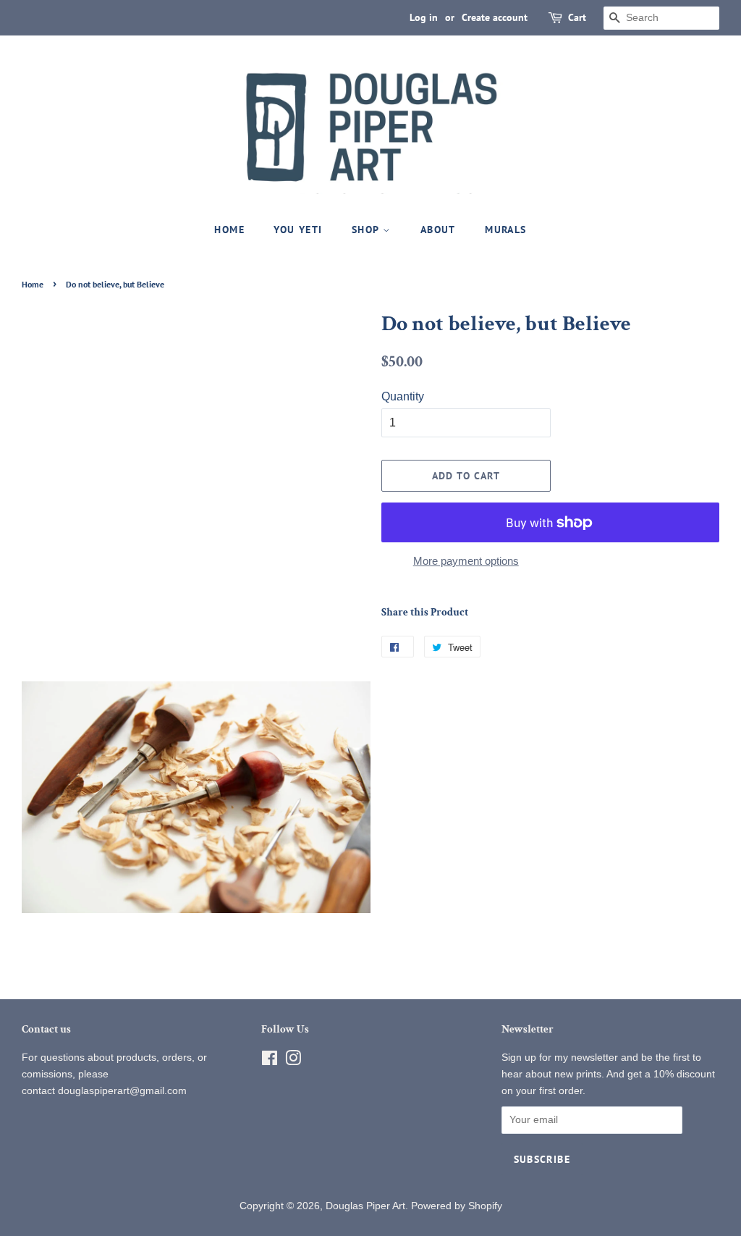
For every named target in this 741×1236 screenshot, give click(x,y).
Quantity (402, 396)
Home (229, 229)
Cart (577, 17)
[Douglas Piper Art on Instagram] (293, 1061)
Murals (505, 229)
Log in (424, 17)
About (438, 229)
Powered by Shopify (456, 1206)
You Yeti (298, 229)
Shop (367, 229)
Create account (495, 17)
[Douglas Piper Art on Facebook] (269, 1061)
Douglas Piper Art (365, 1206)
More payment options (466, 561)
